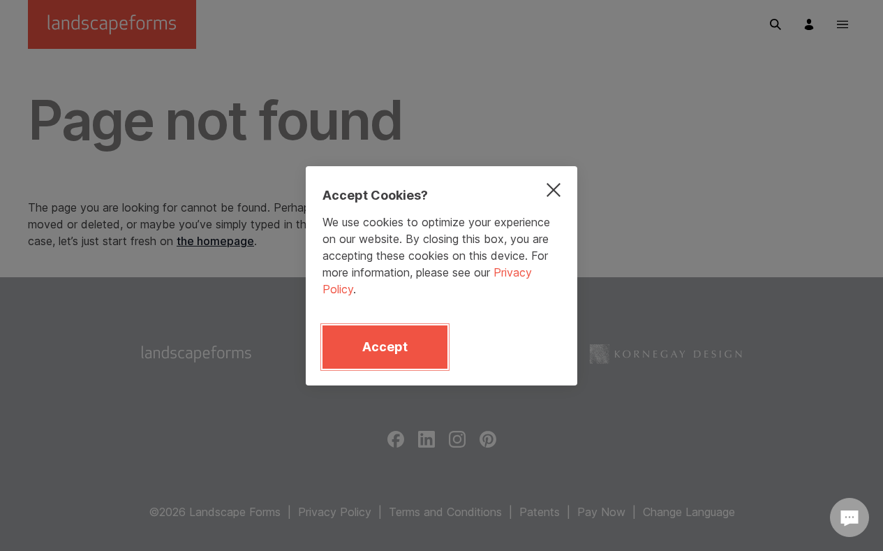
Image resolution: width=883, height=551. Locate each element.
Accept (385, 346)
